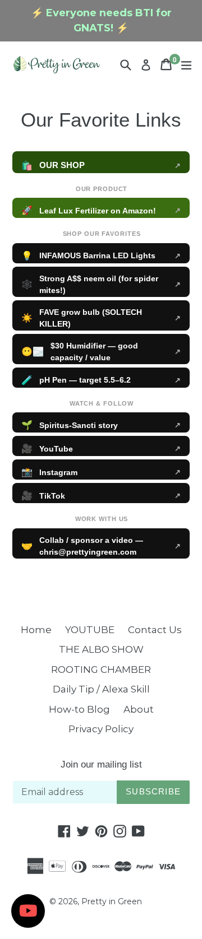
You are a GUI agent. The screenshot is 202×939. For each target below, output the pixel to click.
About (138, 709)
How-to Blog (79, 709)
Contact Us (155, 629)
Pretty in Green (111, 901)
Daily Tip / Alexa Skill (101, 689)
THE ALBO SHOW (101, 649)
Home (36, 629)
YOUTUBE (89, 629)
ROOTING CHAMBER (101, 669)
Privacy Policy (101, 729)
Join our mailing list (101, 764)
